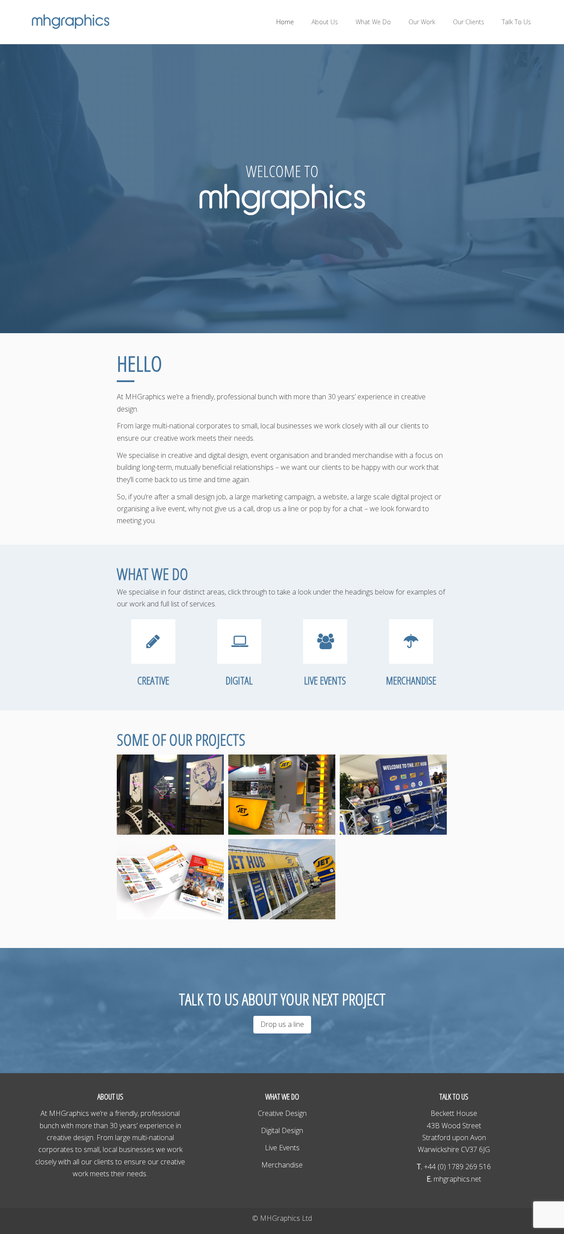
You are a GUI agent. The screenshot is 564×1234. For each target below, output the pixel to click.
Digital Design (282, 1130)
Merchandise (282, 1165)
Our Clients (468, 22)
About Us (325, 22)
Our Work (421, 22)
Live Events (282, 1147)
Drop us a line (282, 1024)
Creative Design (282, 1113)
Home (285, 22)
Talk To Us (516, 22)
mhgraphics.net (456, 1179)
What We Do (373, 22)
